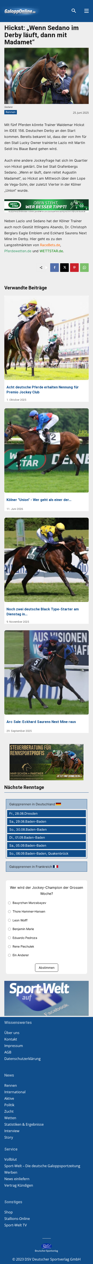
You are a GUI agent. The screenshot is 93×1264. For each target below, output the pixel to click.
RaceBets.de (50, 245)
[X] (64, 267)
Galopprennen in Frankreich (31, 867)
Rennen (11, 112)
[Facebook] (54, 267)
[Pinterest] (74, 267)
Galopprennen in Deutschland (32, 804)
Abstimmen (47, 967)
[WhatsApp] (84, 267)
